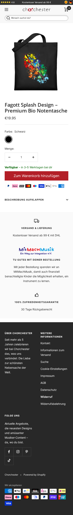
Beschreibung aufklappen (24, 199)
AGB (43, 382)
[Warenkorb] (66, 9)
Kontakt (45, 343)
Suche (44, 361)
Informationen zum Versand (52, 352)
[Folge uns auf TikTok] (9, 460)
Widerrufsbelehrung (53, 403)
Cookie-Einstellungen (53, 368)
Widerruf (46, 396)
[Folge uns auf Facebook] (9, 451)
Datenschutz (48, 389)
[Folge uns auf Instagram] (17, 451)
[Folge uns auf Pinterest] (26, 451)
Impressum (47, 375)
